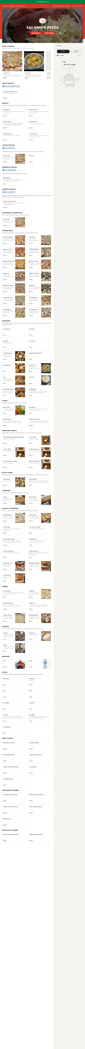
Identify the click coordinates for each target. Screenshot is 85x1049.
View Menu (36, 33)
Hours (77, 6)
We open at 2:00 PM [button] (20, 6)
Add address (79, 55)
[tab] (63, 51)
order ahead (12, 6)
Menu (73, 6)
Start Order (49, 33)
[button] (13, 95)
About (81, 6)
